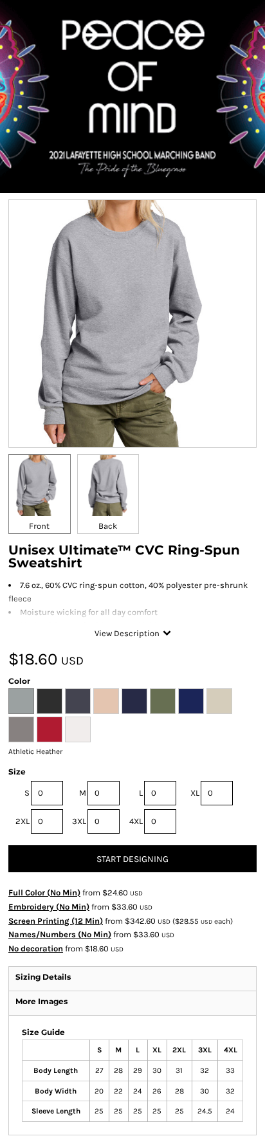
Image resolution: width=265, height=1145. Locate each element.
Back (107, 526)
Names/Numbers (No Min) (59, 934)
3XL (79, 821)
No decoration (35, 948)
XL (194, 793)
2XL (22, 821)
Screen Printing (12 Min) (55, 921)
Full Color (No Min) (44, 892)
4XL (136, 821)
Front (39, 526)
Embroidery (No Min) (48, 906)
